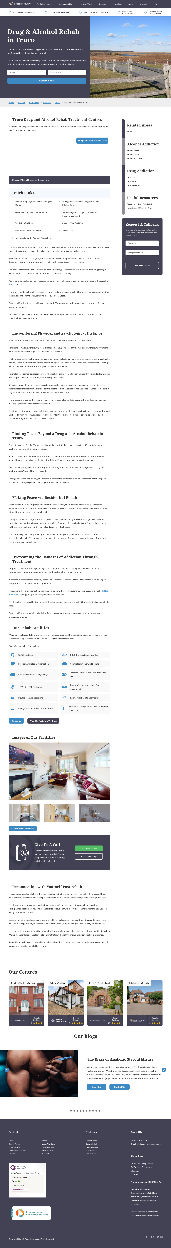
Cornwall (47, 102)
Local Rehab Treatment (98, 12)
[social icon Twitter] (154, 1237)
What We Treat (48, 1147)
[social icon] (161, 1237)
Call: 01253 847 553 (89, 848)
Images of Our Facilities (72, 223)
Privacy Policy (14, 1147)
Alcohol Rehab (133, 150)
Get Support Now (66, 4)
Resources (103, 4)
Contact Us (16, 721)
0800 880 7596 (155, 13)
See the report (18, 1190)
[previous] (7, 1070)
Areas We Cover (48, 1144)
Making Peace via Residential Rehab (31, 212)
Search (156, 3)
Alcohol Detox (133, 154)
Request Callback (142, 265)
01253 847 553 (128, 13)
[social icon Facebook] (146, 1237)
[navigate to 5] (86, 1111)
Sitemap (12, 1154)
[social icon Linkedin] (158, 1237)
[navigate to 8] (96, 1111)
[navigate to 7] (93, 1111)
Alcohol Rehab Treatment (24, 12)
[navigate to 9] (99, 1111)
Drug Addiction (133, 185)
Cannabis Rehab (92, 1147)
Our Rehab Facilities (24, 223)
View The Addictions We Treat (43, 721)
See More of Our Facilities (22, 828)
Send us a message (89, 856)
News (44, 1141)
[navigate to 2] (77, 1111)
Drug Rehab (132, 177)
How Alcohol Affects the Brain (139, 208)
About (131, 4)
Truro (57, 102)
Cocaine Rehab (91, 1144)
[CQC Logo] (18, 1170)
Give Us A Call (68, 230)
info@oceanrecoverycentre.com (149, 1144)
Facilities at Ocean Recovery (28, 230)
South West (34, 102)
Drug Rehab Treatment (60, 12)
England (21, 102)
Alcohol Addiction (134, 158)
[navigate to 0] (71, 1111)
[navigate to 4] (83, 1111)
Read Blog (96, 1087)
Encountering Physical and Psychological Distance (33, 203)
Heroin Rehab (91, 1154)
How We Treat (86, 4)
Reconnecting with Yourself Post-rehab (33, 238)
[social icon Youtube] (150, 1237)
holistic (13, 284)
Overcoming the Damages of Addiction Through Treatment (79, 214)
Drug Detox (132, 181)
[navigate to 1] (74, 1111)
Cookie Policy (14, 1144)
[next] (164, 1070)
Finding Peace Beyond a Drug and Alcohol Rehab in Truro (80, 203)
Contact (143, 4)
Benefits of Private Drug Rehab (139, 204)
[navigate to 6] (90, 1111)
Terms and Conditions (17, 1150)
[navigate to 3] (80, 1111)
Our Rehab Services (44, 4)
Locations (118, 4)
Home (11, 102)
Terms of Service (152, 1215)
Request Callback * (47, 80)
